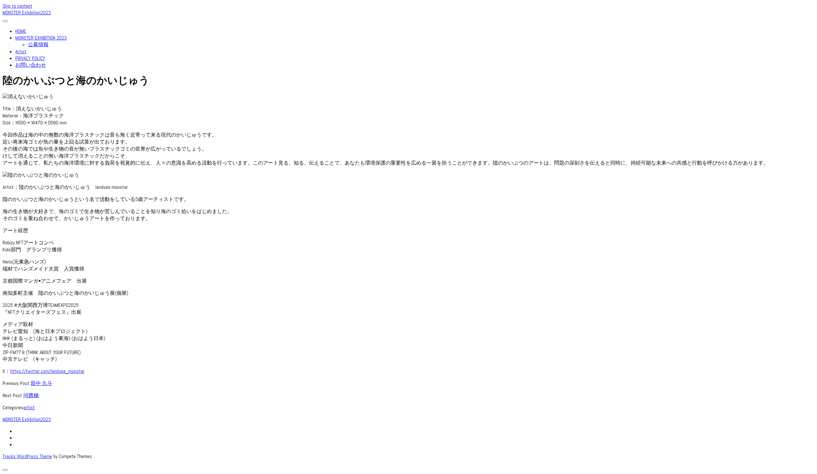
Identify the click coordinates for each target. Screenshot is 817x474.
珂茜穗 (31, 395)
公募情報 (38, 44)
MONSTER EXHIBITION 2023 (41, 37)
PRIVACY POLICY (30, 58)
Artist (20, 51)
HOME (20, 31)
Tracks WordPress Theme (27, 456)
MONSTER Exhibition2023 (27, 12)
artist (29, 407)
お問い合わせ (30, 65)
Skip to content (17, 6)
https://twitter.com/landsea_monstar (47, 371)
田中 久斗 (41, 383)
